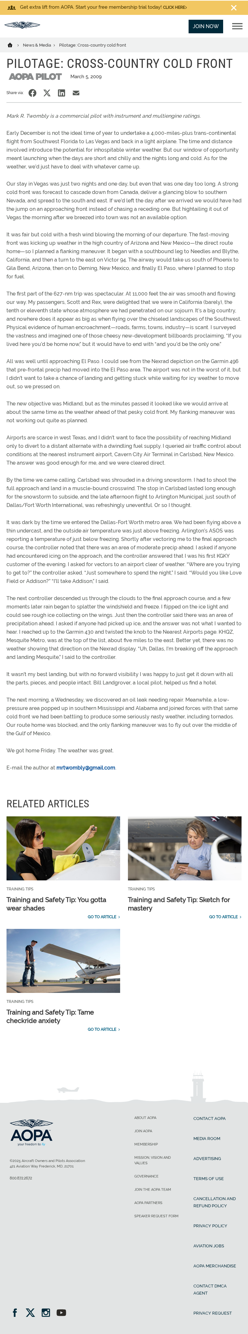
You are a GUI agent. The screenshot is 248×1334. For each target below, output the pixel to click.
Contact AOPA (209, 1118)
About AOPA (145, 1118)
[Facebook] (17, 1313)
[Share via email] (76, 93)
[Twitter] (32, 1313)
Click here (174, 7)
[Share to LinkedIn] (61, 93)
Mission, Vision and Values (152, 1160)
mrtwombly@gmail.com (86, 768)
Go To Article (102, 917)
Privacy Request (212, 1313)
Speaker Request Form (156, 1216)
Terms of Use (208, 1178)
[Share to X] (47, 93)
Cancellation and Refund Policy (214, 1202)
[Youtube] (61, 1313)
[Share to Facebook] (32, 93)
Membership (146, 1144)
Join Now (206, 26)
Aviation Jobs (208, 1245)
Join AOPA (143, 1131)
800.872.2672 (21, 1178)
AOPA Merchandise (214, 1266)
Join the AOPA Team (152, 1190)
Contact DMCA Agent (210, 1290)
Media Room (206, 1138)
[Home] (14, 44)
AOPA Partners (148, 1203)
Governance (146, 1176)
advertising (207, 1158)
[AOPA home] (22, 27)
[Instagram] (48, 1313)
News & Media (37, 45)
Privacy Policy (210, 1225)
